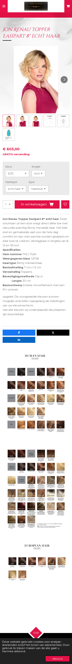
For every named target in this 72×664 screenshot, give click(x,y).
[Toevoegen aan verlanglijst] (65, 204)
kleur (8, 166)
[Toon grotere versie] (36, 394)
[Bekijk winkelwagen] (68, 6)
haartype (11, 182)
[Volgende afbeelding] (64, 79)
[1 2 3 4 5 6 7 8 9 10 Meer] (8, 204)
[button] (9, 121)
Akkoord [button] (57, 658)
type (32, 182)
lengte (36, 166)
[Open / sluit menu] (4, 6)
